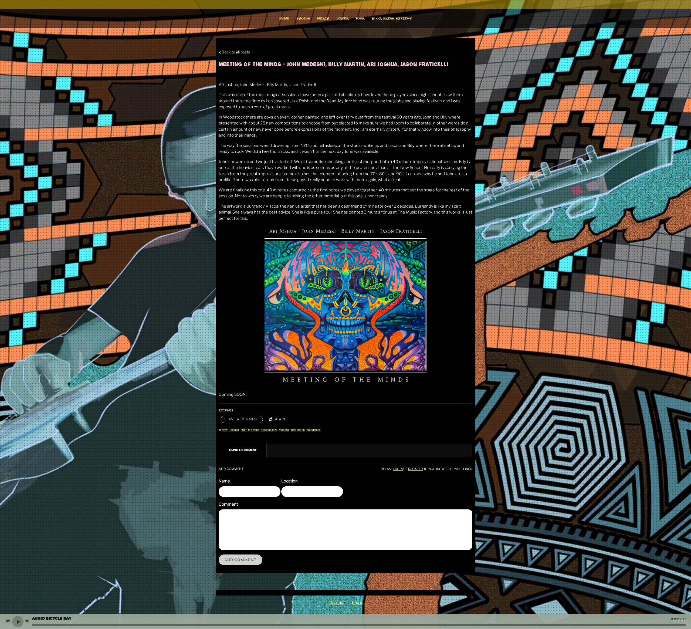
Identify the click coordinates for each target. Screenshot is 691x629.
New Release (230, 430)
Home (284, 18)
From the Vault (250, 430)
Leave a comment (241, 419)
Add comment (240, 559)
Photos (303, 18)
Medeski (284, 430)
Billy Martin (298, 430)
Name (224, 481)
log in (398, 469)
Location (289, 481)
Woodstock (313, 430)
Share (280, 419)
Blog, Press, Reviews (392, 18)
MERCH (323, 18)
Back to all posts (235, 52)
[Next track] (27, 620)
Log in (357, 602)
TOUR (359, 18)
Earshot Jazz (269, 430)
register (415, 469)
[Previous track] (7, 620)
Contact (337, 602)
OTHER (342, 18)
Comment (228, 504)
